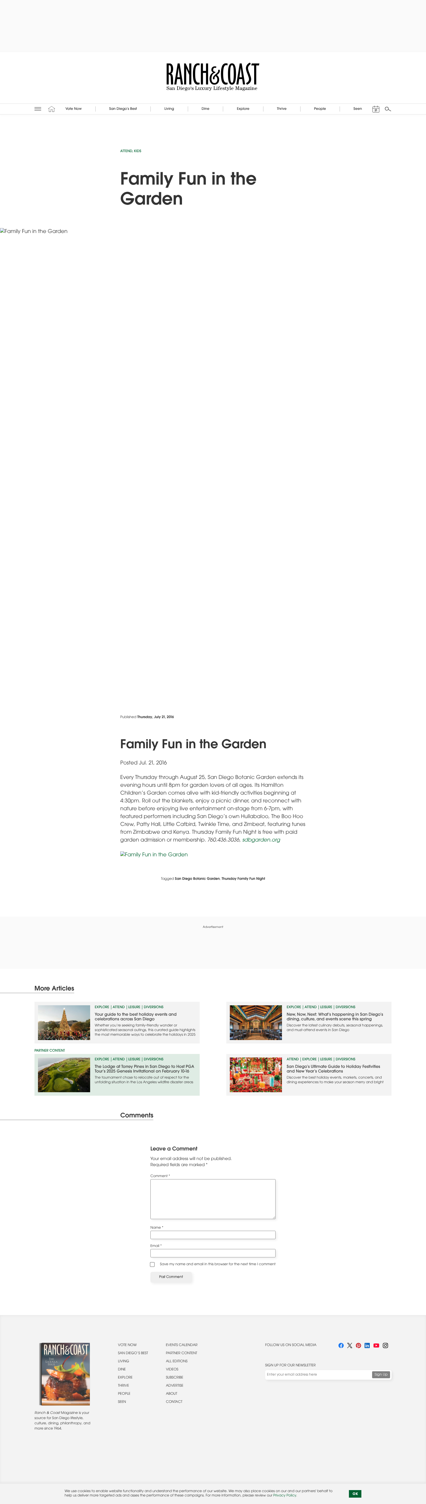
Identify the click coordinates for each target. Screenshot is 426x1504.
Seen (122, 1402)
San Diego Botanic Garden (197, 879)
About (171, 1394)
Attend (126, 151)
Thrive (123, 1386)
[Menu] (37, 109)
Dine (122, 1370)
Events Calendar (181, 1345)
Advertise (174, 1386)
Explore (102, 1007)
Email (156, 1246)
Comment (160, 1176)
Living (123, 1361)
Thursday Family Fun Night (243, 879)
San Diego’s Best (133, 1353)
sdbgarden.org (261, 840)
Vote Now (127, 1345)
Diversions (153, 1007)
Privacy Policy (284, 1496)
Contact (174, 1402)
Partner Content (181, 1353)
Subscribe (174, 1378)
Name (156, 1228)
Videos (172, 1370)
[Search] (388, 108)
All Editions (176, 1361)
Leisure (134, 1007)
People (124, 1394)
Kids (137, 151)
